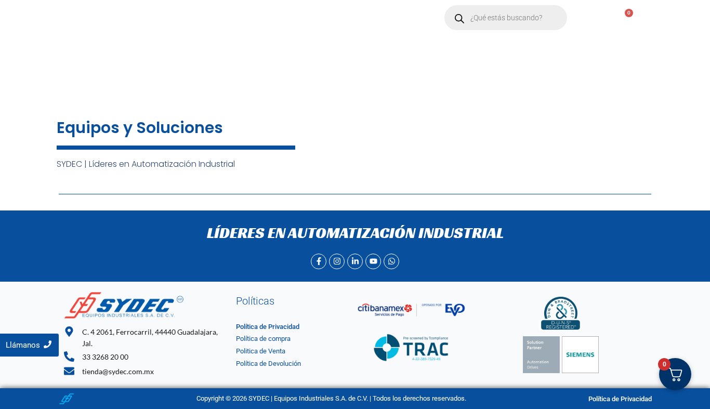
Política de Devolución (268, 363)
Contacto (303, 18)
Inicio (155, 18)
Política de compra (263, 338)
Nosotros (198, 18)
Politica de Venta (260, 351)
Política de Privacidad (267, 327)
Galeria (401, 18)
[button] (251, 18)
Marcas (246, 18)
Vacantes (354, 18)
